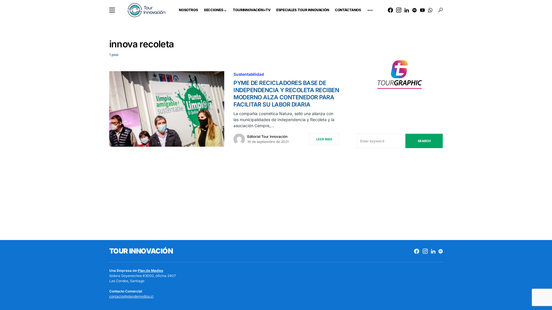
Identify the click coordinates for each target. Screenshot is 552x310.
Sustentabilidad (248, 74)
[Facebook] (390, 10)
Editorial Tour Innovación (267, 136)
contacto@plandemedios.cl (131, 296)
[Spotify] (414, 10)
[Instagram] (398, 10)
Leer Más (324, 139)
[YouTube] (422, 10)
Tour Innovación (141, 251)
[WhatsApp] (430, 10)
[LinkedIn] (407, 10)
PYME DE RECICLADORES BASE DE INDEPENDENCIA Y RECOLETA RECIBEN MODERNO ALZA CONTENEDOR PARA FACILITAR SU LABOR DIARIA (286, 94)
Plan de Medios (150, 270)
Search (424, 141)
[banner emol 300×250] (399, 76)
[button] (112, 10)
